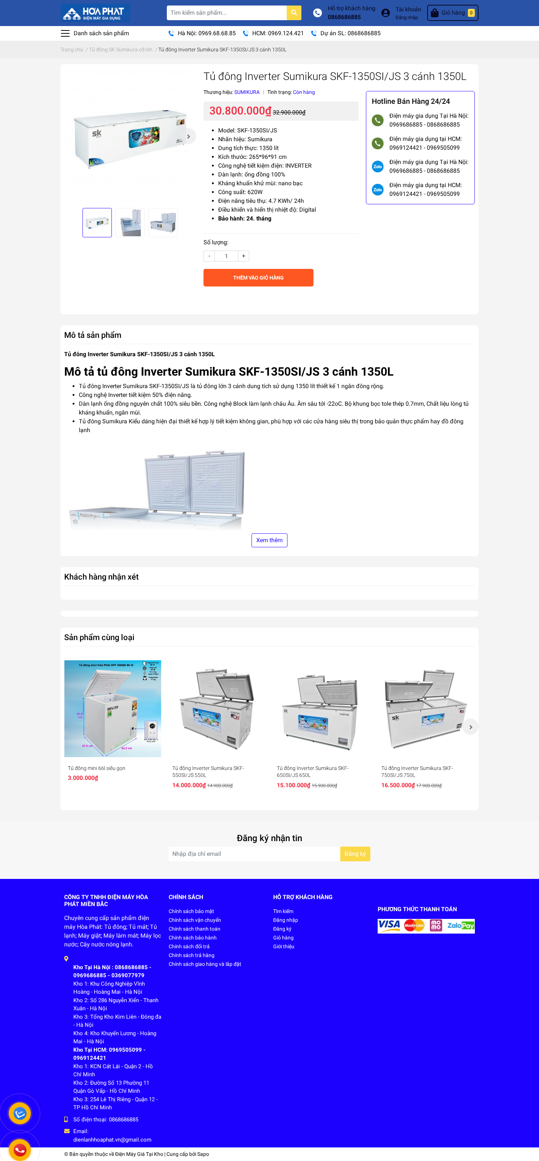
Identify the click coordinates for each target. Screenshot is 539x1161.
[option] (130, 136)
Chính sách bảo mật (191, 911)
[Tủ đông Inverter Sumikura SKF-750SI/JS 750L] (426, 708)
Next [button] (188, 136)
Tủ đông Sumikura (103, 421)
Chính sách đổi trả (189, 946)
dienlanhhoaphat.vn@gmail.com (112, 1139)
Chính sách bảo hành (193, 938)
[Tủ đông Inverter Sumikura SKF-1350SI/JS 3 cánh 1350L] (130, 136)
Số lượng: (215, 242)
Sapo (203, 1154)
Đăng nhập (407, 17)
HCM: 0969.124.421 (278, 33)
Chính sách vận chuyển (195, 920)
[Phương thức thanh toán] (426, 925)
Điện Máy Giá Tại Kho (139, 1154)
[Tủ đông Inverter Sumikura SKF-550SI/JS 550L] (217, 708)
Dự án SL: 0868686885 (350, 33)
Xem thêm (269, 540)
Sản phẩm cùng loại (99, 637)
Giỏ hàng (283, 938)
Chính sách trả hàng (191, 955)
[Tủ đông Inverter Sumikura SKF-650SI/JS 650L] (321, 708)
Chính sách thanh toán (194, 929)
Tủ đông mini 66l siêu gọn (96, 768)
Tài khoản (408, 9)
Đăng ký (355, 853)
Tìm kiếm (283, 911)
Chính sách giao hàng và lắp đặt (205, 964)
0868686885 (344, 17)
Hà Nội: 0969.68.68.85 (207, 33)
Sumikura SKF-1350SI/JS (156, 386)
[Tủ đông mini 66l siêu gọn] (112, 708)
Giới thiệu (283, 946)
